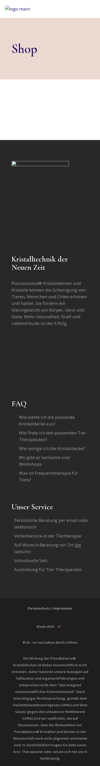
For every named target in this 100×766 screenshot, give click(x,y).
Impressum (62, 608)
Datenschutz (39, 608)
